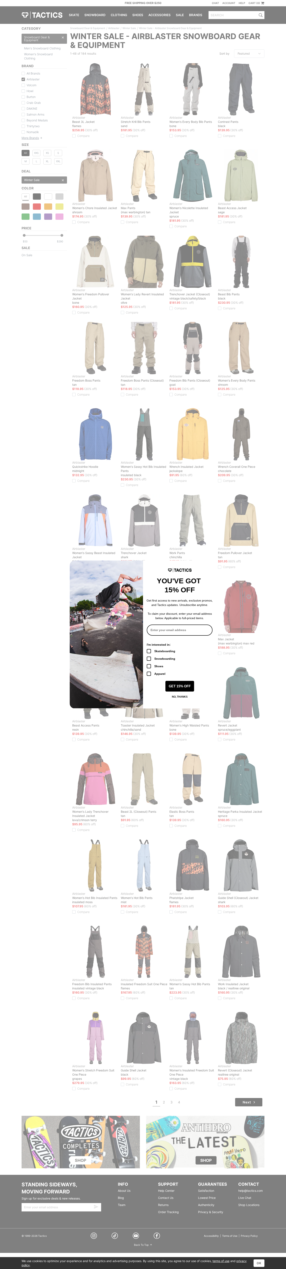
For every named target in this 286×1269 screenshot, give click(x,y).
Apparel (159, 673)
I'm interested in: (159, 644)
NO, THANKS (180, 696)
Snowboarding (164, 658)
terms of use (221, 1261)
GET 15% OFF (180, 686)
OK (259, 1263)
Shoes (158, 666)
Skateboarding (164, 651)
